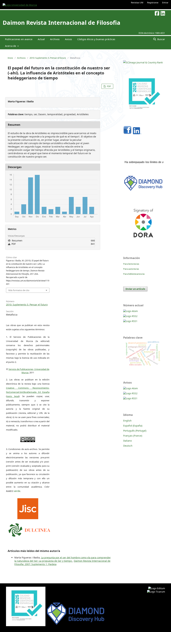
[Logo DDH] (143, 190)
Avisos (68, 39)
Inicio (10, 57)
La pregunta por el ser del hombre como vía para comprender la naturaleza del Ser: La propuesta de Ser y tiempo (62, 559)
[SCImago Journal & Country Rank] (143, 62)
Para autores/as (131, 268)
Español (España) (132, 425)
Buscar (161, 39)
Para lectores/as (131, 263)
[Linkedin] (137, 133)
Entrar (165, 2)
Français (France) (132, 435)
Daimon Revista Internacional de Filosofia (61, 22)
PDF (108, 86)
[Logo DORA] (143, 242)
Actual (41, 39)
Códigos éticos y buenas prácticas (96, 39)
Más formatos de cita (18, 290)
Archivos (55, 39)
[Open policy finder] (28, 507)
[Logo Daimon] (29, 529)
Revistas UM (137, 2)
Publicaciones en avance (18, 39)
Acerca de (11, 45)
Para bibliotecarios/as (134, 273)
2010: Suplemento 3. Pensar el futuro (48, 57)
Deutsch (127, 445)
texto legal (13, 396)
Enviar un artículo (135, 288)
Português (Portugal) (134, 430)
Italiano (127, 440)
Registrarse (152, 2)
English (127, 420)
